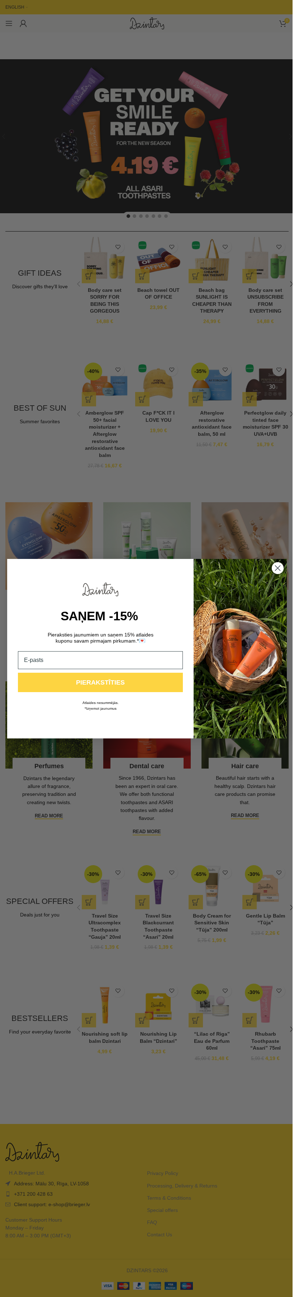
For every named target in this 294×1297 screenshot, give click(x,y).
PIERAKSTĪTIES (98, 682)
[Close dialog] (275, 568)
